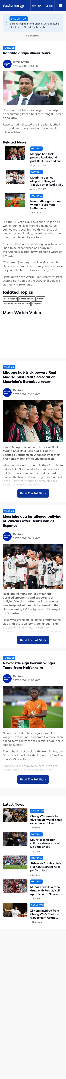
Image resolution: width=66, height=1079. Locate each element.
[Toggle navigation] (60, 5)
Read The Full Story (33, 493)
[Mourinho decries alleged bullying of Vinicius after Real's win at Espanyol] (15, 177)
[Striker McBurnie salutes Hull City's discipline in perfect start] (15, 862)
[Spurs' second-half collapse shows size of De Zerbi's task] (15, 839)
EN (40, 5)
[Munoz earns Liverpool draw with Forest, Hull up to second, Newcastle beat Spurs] (15, 886)
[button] (6, 21)
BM (34, 5)
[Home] (13, 5)
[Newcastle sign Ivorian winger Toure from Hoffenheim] (15, 200)
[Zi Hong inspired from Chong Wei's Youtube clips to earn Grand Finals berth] (15, 910)
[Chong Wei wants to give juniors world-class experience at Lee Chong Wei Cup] (15, 815)
